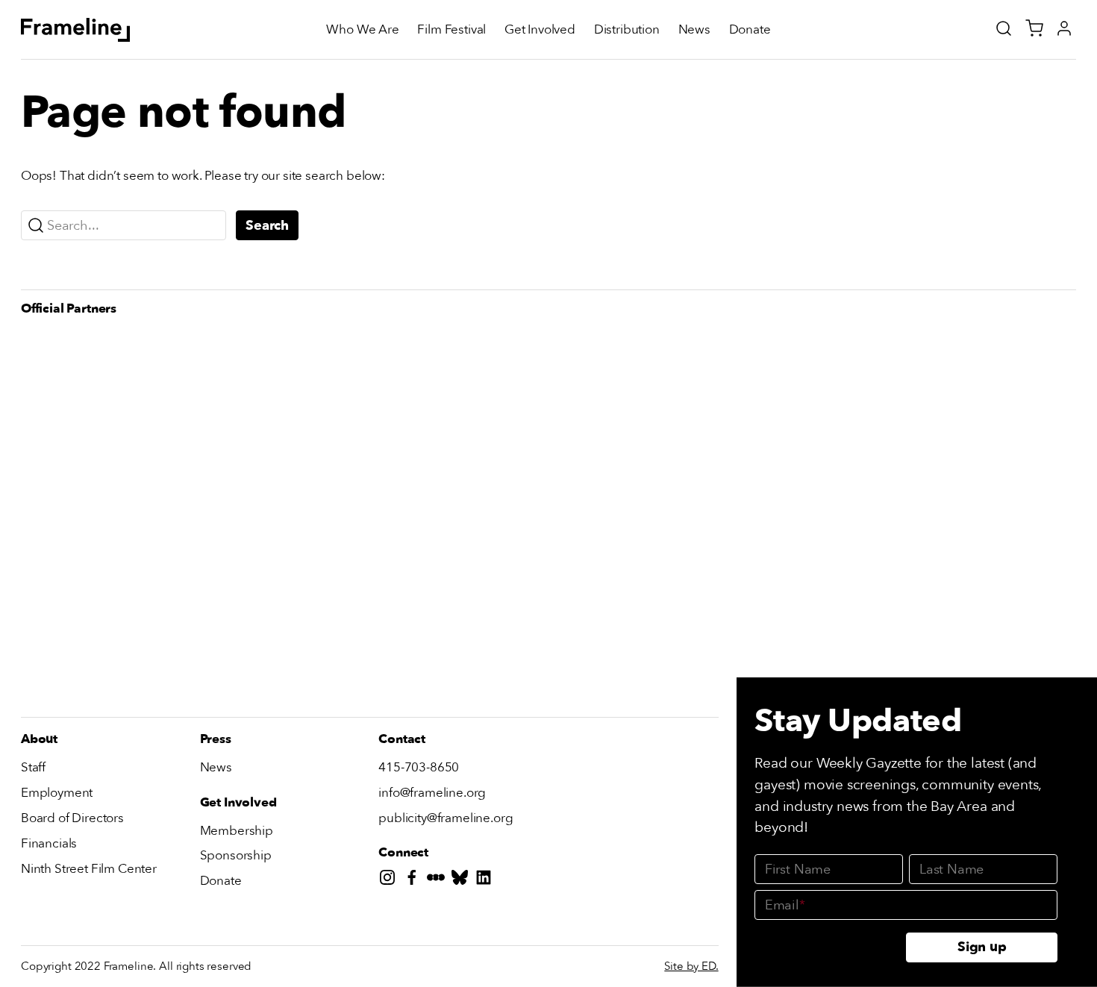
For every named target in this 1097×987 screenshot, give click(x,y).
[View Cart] (1034, 28)
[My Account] (1064, 28)
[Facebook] (415, 880)
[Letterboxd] (439, 880)
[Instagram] (390, 880)
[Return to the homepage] (76, 30)
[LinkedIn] (487, 880)
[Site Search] (1004, 28)
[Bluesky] (463, 880)
